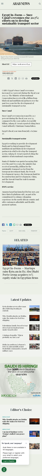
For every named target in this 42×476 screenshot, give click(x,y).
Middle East (6, 417)
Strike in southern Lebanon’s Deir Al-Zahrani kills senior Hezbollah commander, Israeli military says (14, 347)
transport (34, 230)
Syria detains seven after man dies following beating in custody (14, 308)
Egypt (11, 230)
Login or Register (8, 461)
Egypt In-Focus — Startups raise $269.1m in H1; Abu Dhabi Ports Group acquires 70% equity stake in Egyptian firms (21, 273)
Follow (36, 78)
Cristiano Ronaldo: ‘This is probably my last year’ (12, 336)
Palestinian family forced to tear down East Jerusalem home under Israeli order (15, 327)
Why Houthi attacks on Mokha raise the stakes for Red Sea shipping (14, 318)
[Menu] (2, 4)
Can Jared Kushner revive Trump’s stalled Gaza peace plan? (13, 434)
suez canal (22, 230)
